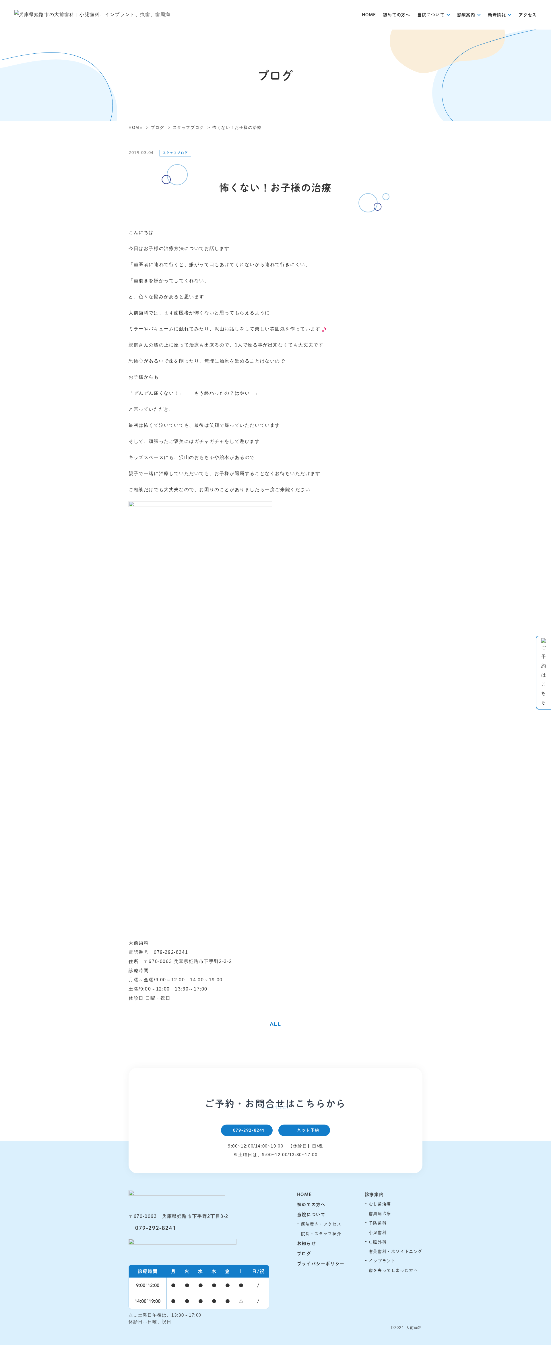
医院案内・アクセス (321, 1224)
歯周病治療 (380, 1213)
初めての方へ (396, 14)
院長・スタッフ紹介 (321, 1233)
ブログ (304, 1253)
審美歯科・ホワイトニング (395, 1251)
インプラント (382, 1260)
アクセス (528, 14)
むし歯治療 (380, 1204)
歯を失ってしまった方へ (393, 1270)
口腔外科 (378, 1242)
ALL (276, 1024)
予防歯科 (378, 1223)
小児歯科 (378, 1232)
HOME (369, 14)
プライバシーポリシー (321, 1263)
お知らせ (306, 1243)
